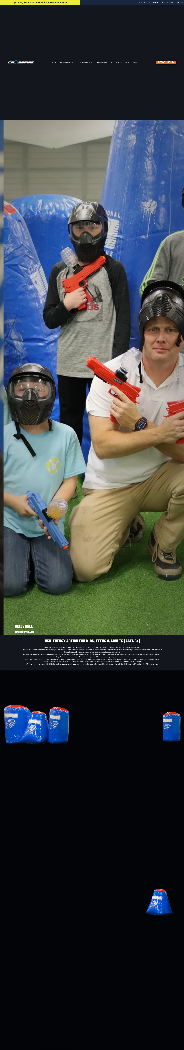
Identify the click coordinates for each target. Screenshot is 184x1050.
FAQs (135, 62)
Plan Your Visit (121, 62)
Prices (54, 62)
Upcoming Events (102, 62)
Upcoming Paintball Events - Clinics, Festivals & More (40, 2)
